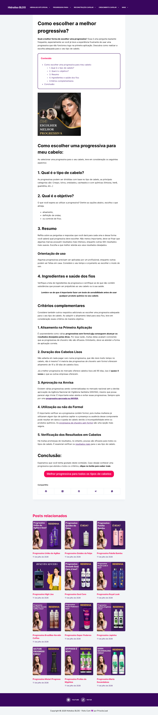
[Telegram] (95, 491)
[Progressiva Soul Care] (79, 576)
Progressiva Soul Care (75, 594)
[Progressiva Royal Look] (111, 576)
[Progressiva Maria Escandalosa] (111, 661)
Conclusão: (49, 84)
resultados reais (82, 444)
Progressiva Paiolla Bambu (109, 553)
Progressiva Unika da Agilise (46, 553)
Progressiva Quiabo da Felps (78, 553)
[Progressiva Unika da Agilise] (47, 535)
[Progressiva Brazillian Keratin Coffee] (47, 617)
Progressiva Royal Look (108, 594)
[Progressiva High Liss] (47, 576)
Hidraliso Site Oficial (39, 7)
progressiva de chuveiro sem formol (76, 423)
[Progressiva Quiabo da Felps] (79, 535)
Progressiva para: (61, 7)
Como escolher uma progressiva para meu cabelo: (67, 64)
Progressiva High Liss (43, 594)
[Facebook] (46, 491)
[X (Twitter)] (62, 491)
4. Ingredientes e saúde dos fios (64, 77)
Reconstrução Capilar (83, 7)
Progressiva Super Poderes (78, 635)
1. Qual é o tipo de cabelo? (61, 68)
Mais (124, 7)
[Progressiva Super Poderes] (79, 617)
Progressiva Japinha (107, 635)
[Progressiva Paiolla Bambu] (111, 535)
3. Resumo (54, 74)
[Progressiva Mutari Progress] (47, 661)
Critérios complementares (61, 81)
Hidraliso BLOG (17, 7)
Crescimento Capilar (108, 7)
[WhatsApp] (112, 491)
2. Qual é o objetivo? (59, 71)
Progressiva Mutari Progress (46, 679)
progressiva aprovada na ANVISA (62, 398)
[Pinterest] (79, 491)
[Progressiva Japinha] (111, 617)
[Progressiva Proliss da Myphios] (79, 661)
